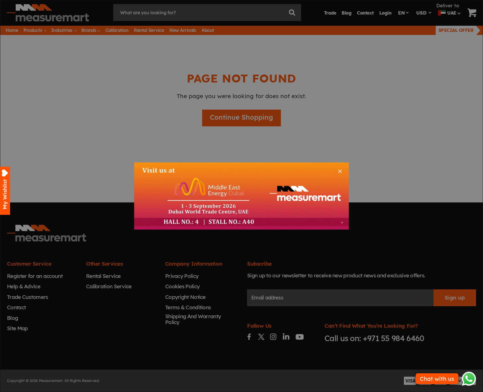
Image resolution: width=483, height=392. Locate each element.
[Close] (340, 171)
